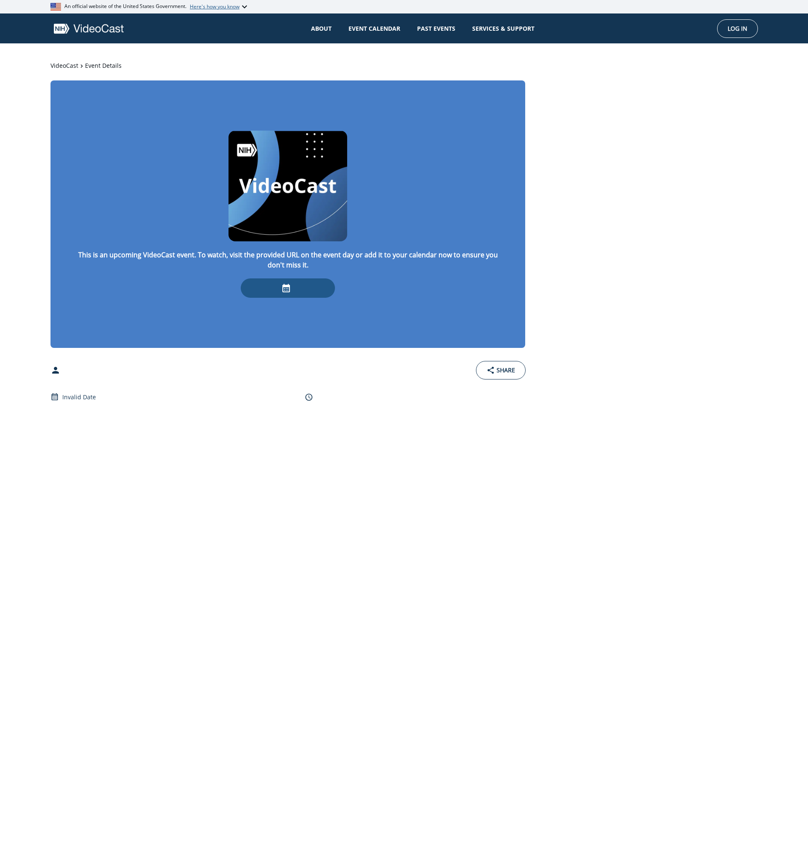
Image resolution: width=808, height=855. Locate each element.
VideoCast (64, 65)
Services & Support (503, 28)
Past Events (436, 28)
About (321, 28)
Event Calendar (374, 28)
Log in (737, 28)
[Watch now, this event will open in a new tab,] (288, 288)
